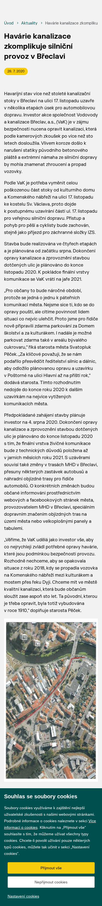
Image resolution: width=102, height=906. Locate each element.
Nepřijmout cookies (51, 882)
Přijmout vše (51, 868)
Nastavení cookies (23, 896)
